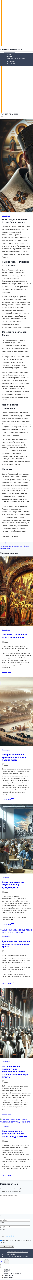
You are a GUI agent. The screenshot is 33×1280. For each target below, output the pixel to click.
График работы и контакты (16, 58)
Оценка (2, 1236)
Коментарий (4, 1216)
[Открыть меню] (2, 117)
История (9, 54)
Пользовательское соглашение (17, 1252)
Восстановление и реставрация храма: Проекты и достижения (14, 1134)
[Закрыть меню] (0, 1265)
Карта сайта (11, 1254)
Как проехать (11, 61)
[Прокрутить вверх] (2, 1262)
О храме (9, 56)
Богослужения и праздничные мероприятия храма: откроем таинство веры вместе (15, 1071)
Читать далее (8, 672)
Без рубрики (6, 216)
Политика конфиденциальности (18, 1256)
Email (2, 1229)
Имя (2, 1223)
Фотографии (11, 63)
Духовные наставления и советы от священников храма (16, 944)
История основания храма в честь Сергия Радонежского (14, 546)
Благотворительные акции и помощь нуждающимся (13, 885)
